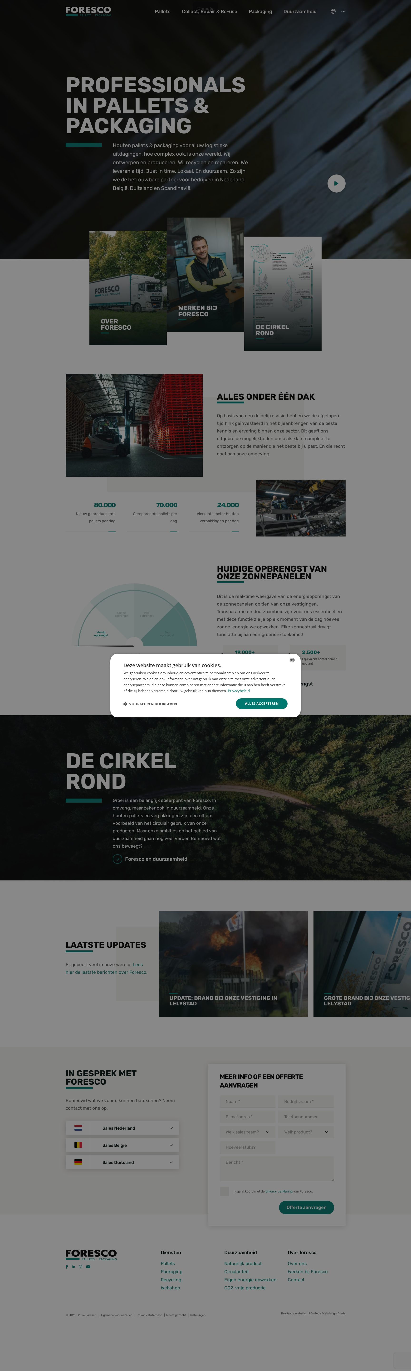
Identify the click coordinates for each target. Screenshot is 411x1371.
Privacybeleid (239, 690)
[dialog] (205, 685)
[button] (150, 703)
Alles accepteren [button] (262, 703)
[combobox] (292, 660)
